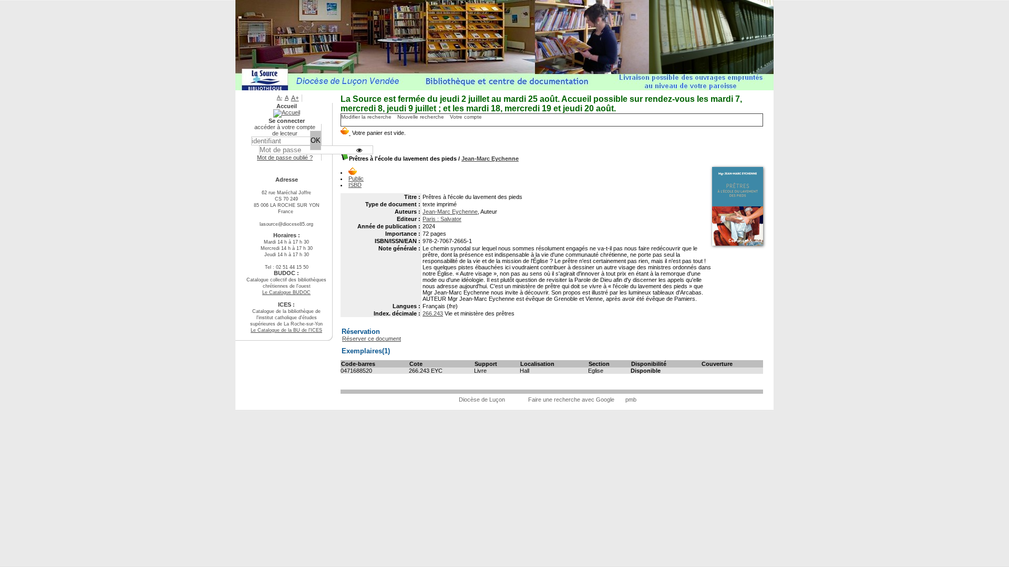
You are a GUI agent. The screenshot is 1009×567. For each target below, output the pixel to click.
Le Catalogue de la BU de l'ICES (286, 330)
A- (279, 97)
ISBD (355, 185)
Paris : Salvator (442, 219)
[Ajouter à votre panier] (352, 172)
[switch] (359, 150)
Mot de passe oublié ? (285, 157)
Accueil (286, 106)
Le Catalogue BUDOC (286, 292)
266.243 (433, 313)
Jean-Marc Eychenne (490, 158)
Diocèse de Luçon (482, 399)
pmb (630, 399)
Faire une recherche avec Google (571, 399)
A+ (295, 98)
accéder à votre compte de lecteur (284, 130)
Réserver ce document (371, 338)
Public (356, 178)
